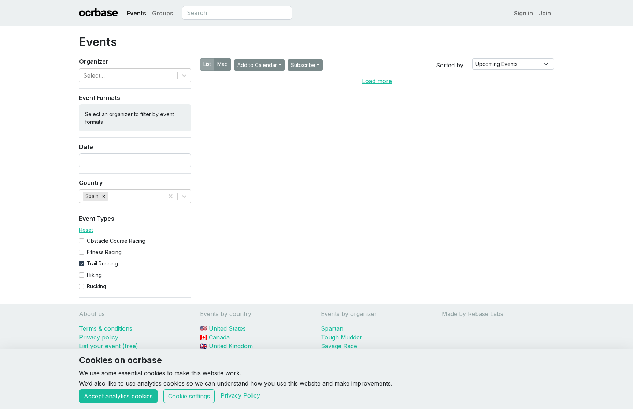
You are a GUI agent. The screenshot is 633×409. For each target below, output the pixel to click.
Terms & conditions (105, 328)
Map (222, 64)
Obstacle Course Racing (116, 241)
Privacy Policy (240, 395)
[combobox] (237, 13)
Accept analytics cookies (118, 396)
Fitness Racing (104, 252)
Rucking (96, 286)
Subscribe (303, 65)
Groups (162, 13)
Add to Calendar (257, 65)
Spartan (332, 328)
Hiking (94, 275)
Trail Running (102, 263)
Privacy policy (98, 337)
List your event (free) (108, 346)
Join (545, 13)
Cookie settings (189, 396)
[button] (104, 196)
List (207, 64)
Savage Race (339, 346)
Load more (377, 81)
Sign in (523, 13)
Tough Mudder (341, 337)
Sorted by (449, 65)
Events (136, 13)
